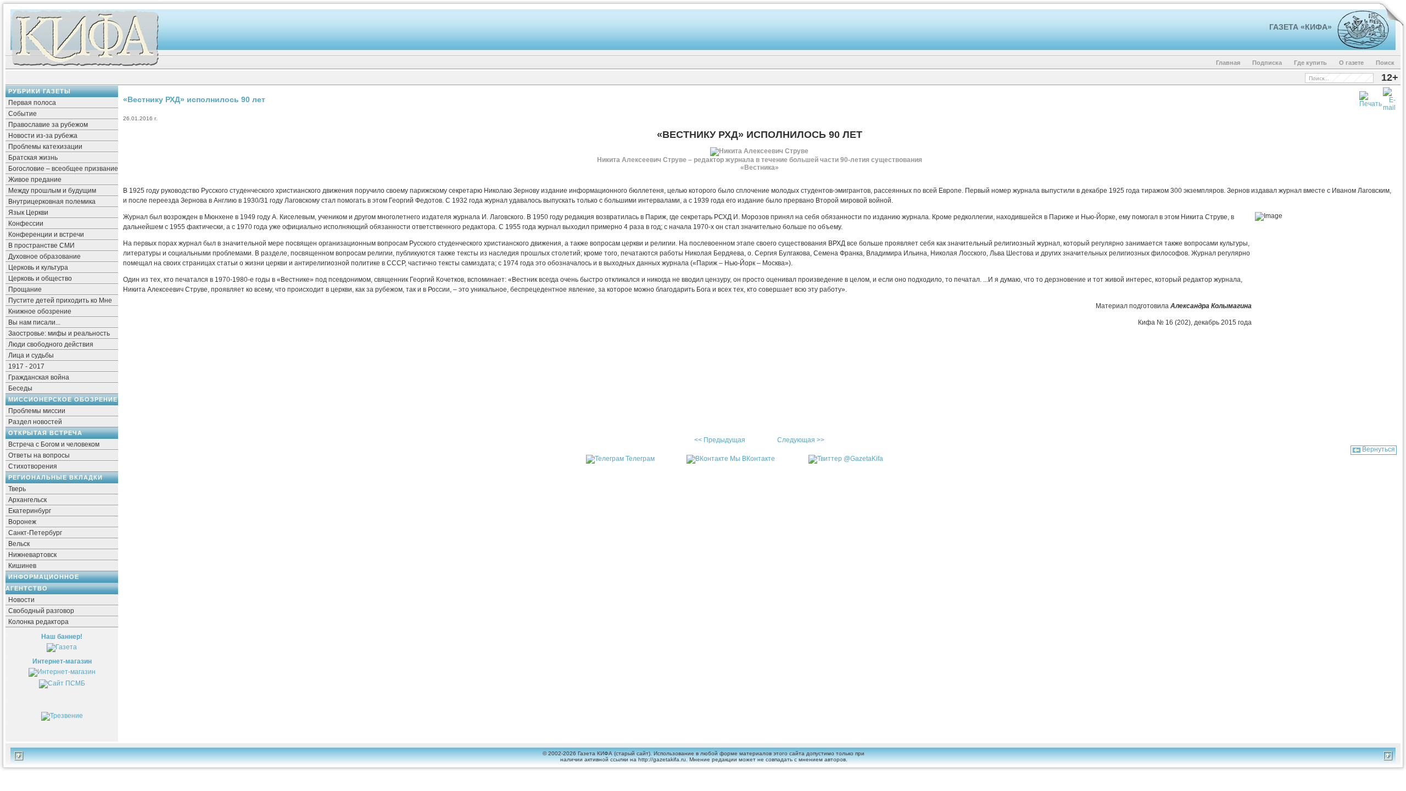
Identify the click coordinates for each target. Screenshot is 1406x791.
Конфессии (25, 223)
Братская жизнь (33, 157)
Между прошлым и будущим (52, 190)
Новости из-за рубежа (42, 136)
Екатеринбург (29, 511)
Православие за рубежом (48, 125)
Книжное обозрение (39, 311)
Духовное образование (44, 256)
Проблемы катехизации (45, 147)
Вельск (19, 544)
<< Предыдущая (719, 440)
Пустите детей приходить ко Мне (60, 300)
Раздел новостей (35, 422)
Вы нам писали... (34, 322)
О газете (1351, 62)
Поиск (1385, 62)
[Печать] (1370, 97)
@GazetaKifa (863, 459)
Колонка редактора (38, 622)
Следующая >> (800, 440)
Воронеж (22, 522)
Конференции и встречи (46, 234)
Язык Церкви (28, 212)
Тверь (17, 489)
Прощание (25, 289)
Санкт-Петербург (35, 533)
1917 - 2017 (26, 366)
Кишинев (22, 566)
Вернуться (1378, 449)
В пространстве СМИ (41, 245)
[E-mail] (1389, 97)
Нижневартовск (32, 555)
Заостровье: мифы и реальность (59, 333)
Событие (22, 114)
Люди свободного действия (50, 344)
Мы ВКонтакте (752, 459)
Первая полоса (32, 103)
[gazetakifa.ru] (84, 67)
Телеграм (640, 459)
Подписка (1267, 62)
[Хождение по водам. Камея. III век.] (1358, 47)
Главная (1228, 62)
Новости (21, 600)
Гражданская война (38, 377)
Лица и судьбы (31, 355)
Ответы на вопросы (39, 455)
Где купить (1310, 62)
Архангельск (27, 500)
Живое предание (35, 179)
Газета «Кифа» (1300, 27)
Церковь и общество (40, 278)
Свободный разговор (41, 611)
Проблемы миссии (36, 411)
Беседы (20, 388)
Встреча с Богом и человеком (53, 444)
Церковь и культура (38, 267)
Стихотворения (32, 466)
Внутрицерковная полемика (52, 201)
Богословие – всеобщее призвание (63, 168)
